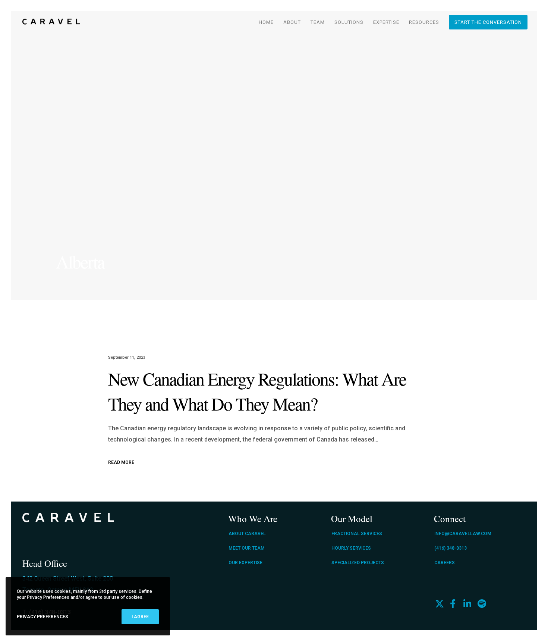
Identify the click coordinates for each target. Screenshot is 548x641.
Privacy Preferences (42, 616)
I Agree (140, 616)
